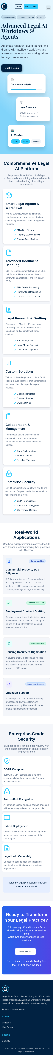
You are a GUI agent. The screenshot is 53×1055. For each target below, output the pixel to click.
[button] (48, 7)
